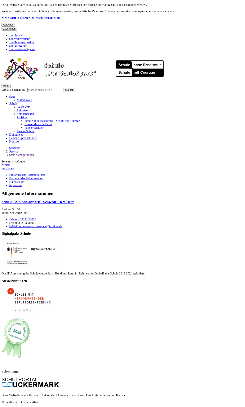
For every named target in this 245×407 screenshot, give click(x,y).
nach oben (8, 168)
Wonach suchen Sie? (14, 89)
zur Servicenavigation (22, 49)
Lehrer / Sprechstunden (23, 138)
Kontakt (14, 141)
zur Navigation (18, 45)
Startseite (14, 148)
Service (13, 151)
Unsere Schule (25, 131)
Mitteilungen (24, 100)
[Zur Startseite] (87, 82)
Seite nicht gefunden (21, 155)
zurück (6, 164)
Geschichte (23, 107)
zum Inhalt (15, 35)
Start (12, 96)
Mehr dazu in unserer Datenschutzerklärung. (31, 17)
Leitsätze (22, 110)
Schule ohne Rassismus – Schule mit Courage (52, 120)
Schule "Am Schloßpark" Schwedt (38, 202)
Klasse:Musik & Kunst (38, 124)
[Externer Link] (30, 254)
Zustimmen (9, 28)
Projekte (22, 117)
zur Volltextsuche (19, 38)
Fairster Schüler (33, 127)
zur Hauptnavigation (21, 42)
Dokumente (16, 134)
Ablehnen (8, 24)
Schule (13, 103)
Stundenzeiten (25, 113)
